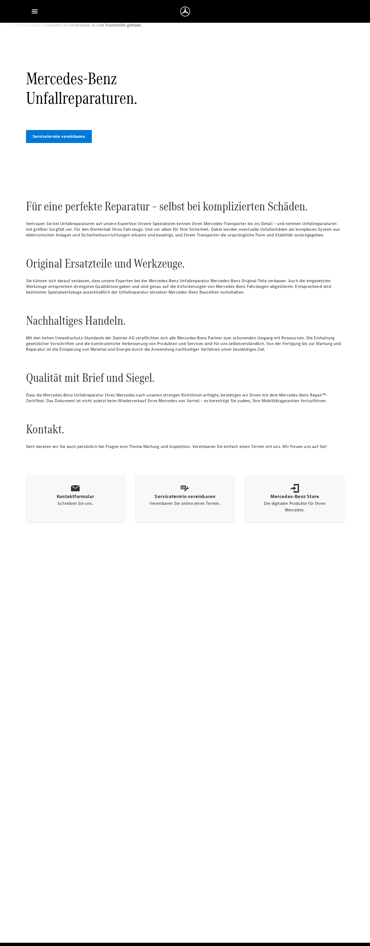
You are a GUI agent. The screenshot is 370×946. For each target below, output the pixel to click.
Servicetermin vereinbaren (59, 136)
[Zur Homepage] (185, 11)
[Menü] (34, 11)
